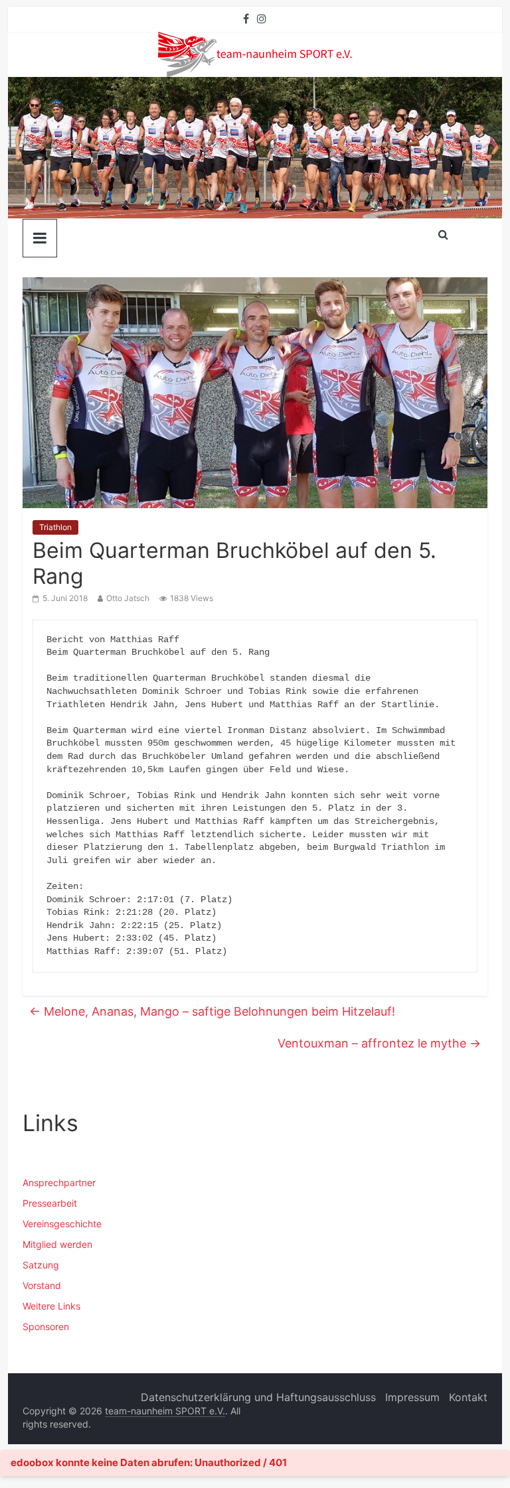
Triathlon (55, 527)
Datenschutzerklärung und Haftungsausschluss (258, 1397)
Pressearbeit (50, 1203)
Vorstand (42, 1285)
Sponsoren (46, 1326)
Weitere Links (51, 1306)
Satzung (41, 1264)
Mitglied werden (57, 1244)
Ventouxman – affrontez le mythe (379, 1043)
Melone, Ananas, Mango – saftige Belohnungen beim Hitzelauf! (212, 1011)
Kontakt (468, 1397)
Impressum (412, 1397)
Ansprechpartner (59, 1182)
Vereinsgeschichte (62, 1223)
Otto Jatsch (127, 598)
